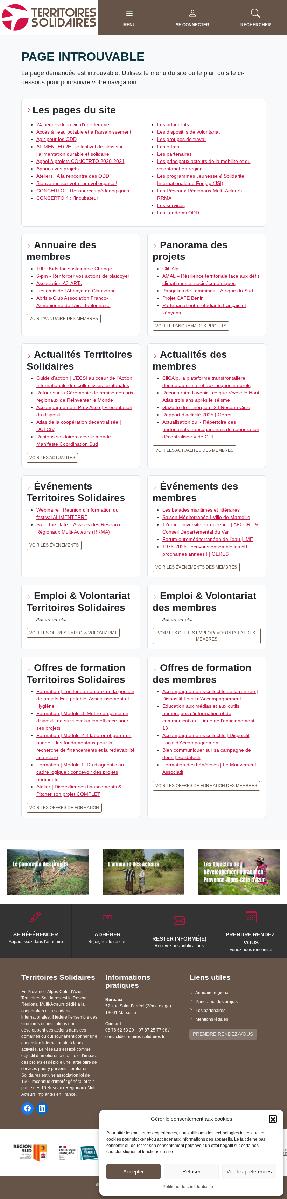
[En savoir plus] (48, 872)
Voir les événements (54, 545)
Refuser (191, 1172)
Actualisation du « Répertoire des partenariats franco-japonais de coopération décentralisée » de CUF (210, 429)
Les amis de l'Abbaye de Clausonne (76, 290)
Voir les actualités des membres (194, 450)
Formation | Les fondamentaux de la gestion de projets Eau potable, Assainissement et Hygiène (85, 698)
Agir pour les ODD (56, 139)
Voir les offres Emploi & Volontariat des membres (206, 636)
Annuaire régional (212, 992)
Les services (171, 205)
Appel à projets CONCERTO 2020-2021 (80, 161)
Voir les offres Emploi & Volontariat (73, 632)
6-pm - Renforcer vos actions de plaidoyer (83, 276)
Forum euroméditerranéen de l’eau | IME (207, 539)
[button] (273, 1118)
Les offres (168, 146)
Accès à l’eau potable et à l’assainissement (83, 132)
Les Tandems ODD (178, 212)
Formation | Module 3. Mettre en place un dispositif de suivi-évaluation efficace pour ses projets (82, 721)
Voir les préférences (249, 1172)
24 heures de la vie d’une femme (72, 124)
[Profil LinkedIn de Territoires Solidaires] (42, 1108)
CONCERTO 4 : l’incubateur (67, 198)
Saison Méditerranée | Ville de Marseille (206, 517)
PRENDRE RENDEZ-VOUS (223, 1034)
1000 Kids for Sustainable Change (74, 268)
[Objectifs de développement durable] (239, 872)
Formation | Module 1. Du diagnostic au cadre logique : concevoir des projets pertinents (80, 772)
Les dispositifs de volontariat (188, 132)
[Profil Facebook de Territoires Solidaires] (27, 1108)
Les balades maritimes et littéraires (201, 510)
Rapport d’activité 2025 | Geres (196, 414)
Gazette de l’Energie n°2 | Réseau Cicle (206, 407)
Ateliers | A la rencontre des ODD (72, 176)
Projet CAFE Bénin (183, 298)
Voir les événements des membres (196, 567)
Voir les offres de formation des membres (206, 785)
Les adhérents (173, 124)
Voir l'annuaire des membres (63, 318)
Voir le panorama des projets (190, 325)
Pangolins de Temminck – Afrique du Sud (207, 290)
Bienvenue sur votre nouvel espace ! (76, 183)
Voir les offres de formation (64, 807)
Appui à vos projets (57, 168)
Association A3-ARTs (59, 283)
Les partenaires (174, 154)
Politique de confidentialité (188, 1186)
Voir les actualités (52, 457)
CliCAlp (170, 268)
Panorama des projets (217, 1001)
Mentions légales (212, 1019)
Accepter (133, 1172)
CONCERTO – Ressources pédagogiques (82, 190)
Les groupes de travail (181, 139)
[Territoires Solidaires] (49, 17)
